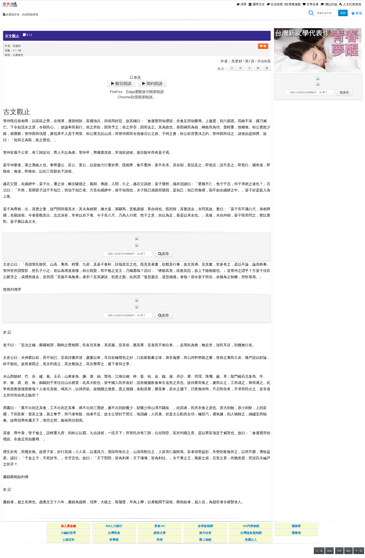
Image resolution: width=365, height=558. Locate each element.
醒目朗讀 (122, 83)
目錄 (329, 550)
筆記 (348, 550)
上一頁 (319, 550)
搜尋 (165, 254)
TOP (339, 550)
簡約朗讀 (153, 83)
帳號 (358, 13)
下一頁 (358, 550)
